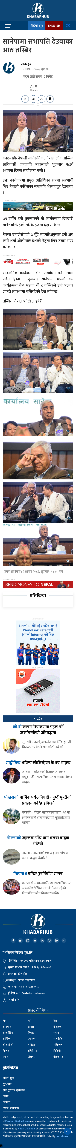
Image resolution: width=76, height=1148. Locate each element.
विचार (31, 1032)
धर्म (29, 1020)
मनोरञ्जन (32, 1044)
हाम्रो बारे (14, 1000)
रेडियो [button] (35, 25)
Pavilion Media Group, (17, 1121)
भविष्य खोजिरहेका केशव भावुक (38, 762)
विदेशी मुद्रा (8, 1078)
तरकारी (6, 1102)
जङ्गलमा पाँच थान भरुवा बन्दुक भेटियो (38, 840)
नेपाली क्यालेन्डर (11, 1108)
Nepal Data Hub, (26, 1129)
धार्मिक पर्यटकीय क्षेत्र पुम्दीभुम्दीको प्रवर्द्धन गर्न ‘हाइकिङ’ (38, 800)
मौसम (5, 1096)
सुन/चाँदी (7, 1084)
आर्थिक (6, 1038)
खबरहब (26, 64)
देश (55, 1020)
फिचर (6, 1050)
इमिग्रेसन (32, 1050)
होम (4, 1020)
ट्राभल (31, 1026)
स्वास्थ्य (31, 1038)
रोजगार (31, 1056)
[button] (67, 1131)
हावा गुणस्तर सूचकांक (14, 1090)
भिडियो (57, 1050)
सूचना (56, 1032)
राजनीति (57, 1038)
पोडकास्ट (58, 1056)
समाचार (7, 1026)
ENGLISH (54, 25)
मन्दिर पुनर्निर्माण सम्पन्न (38, 873)
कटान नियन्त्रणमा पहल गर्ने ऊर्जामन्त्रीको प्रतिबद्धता (38, 729)
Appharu (62, 1136)
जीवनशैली (8, 1044)
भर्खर (38, 719)
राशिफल (57, 1044)
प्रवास (5, 1056)
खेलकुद (57, 1026)
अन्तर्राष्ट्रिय (8, 1032)
